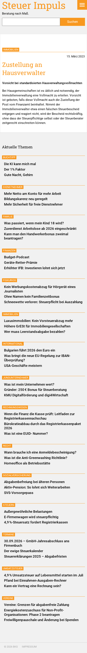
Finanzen (9, 250)
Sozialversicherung (17, 475)
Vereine (8, 598)
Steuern (8, 504)
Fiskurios (9, 280)
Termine (8, 534)
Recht (7, 445)
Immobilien (10, 49)
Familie (8, 216)
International (13, 343)
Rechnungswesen (15, 407)
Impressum (29, 646)
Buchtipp (9, 157)
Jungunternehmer (15, 377)
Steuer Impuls (34, 5)
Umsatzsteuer (12, 568)
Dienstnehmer (12, 187)
